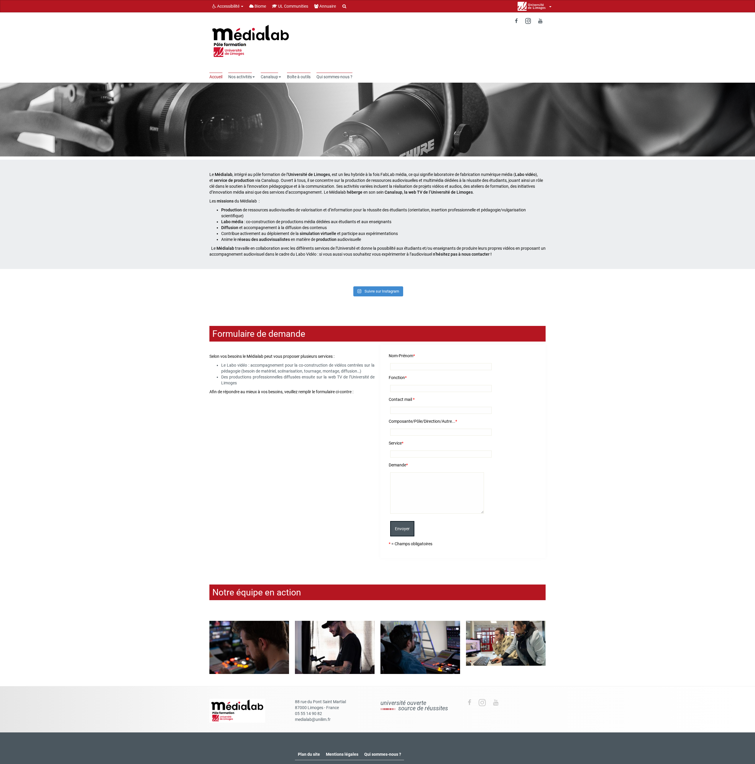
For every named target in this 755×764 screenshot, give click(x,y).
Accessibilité (228, 6)
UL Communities (292, 6)
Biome (260, 6)
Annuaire (327, 6)
